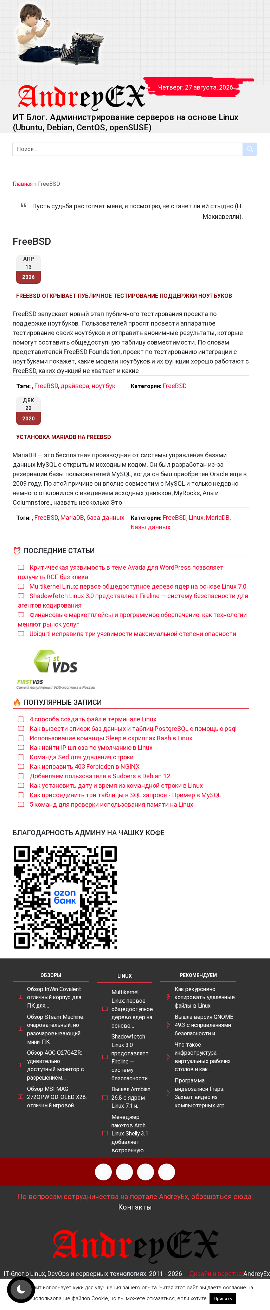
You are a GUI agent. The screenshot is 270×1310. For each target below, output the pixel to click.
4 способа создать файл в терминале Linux (93, 719)
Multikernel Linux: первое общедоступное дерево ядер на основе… (132, 1009)
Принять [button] (223, 1298)
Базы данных (151, 527)
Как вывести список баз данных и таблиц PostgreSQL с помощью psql (133, 728)
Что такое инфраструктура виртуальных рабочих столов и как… (203, 1057)
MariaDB (72, 517)
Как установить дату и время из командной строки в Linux (116, 785)
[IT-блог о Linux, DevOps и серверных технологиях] (60, 34)
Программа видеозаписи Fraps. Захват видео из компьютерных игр (200, 1093)
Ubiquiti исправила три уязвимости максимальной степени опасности (133, 633)
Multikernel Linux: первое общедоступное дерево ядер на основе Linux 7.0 (138, 586)
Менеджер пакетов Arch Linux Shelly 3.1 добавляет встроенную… (129, 1134)
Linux (196, 517)
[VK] (145, 1172)
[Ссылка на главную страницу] (81, 91)
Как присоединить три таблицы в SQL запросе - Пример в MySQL (125, 795)
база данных (105, 517)
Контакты (135, 1207)
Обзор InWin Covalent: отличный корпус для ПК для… (54, 997)
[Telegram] (166, 1172)
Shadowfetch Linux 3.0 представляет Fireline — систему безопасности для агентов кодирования (133, 600)
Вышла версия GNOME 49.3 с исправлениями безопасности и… (204, 1025)
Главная (23, 184)
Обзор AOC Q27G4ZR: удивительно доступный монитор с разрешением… (55, 1065)
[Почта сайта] (124, 1172)
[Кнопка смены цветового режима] (21, 1289)
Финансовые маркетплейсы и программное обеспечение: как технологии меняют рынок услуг (132, 619)
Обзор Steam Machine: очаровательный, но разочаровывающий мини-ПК (55, 1029)
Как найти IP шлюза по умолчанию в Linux (91, 747)
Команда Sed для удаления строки (82, 757)
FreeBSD (46, 385)
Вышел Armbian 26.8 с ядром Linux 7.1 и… (130, 1097)
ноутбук (103, 385)
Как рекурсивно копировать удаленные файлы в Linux (205, 997)
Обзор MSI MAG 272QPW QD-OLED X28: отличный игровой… (57, 1097)
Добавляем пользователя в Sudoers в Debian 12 (100, 776)
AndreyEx (256, 1273)
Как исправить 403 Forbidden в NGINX (85, 766)
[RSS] (103, 1172)
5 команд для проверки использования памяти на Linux (111, 804)
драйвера (74, 385)
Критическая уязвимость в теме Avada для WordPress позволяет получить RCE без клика (121, 572)
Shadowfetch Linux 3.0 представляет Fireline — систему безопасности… (131, 1057)
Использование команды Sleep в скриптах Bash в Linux (111, 738)
